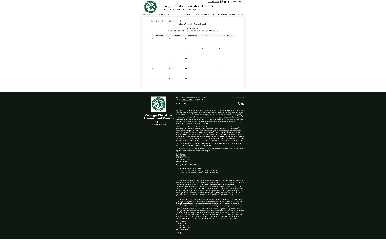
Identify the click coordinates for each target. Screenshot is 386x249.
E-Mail (225, 2)
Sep (202, 31)
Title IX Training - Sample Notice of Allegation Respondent (199, 172)
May (187, 31)
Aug (198, 31)
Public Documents (182, 103)
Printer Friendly (200, 24)
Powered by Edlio (159, 124)
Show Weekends (185, 24)
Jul (195, 31)
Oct (206, 31)
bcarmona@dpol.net (182, 229)
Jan (171, 31)
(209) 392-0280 (213, 2)
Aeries (221, 2)
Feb (174, 31)
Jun (191, 31)
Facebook (229, 2)
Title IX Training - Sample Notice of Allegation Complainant (199, 170)
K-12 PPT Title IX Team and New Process (193, 168)
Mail (242, 103)
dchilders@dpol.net (182, 162)
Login (158, 122)
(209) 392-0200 (181, 156)
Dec (214, 31)
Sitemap (178, 233)
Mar (179, 31)
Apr (183, 31)
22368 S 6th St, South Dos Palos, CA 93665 (191, 98)
